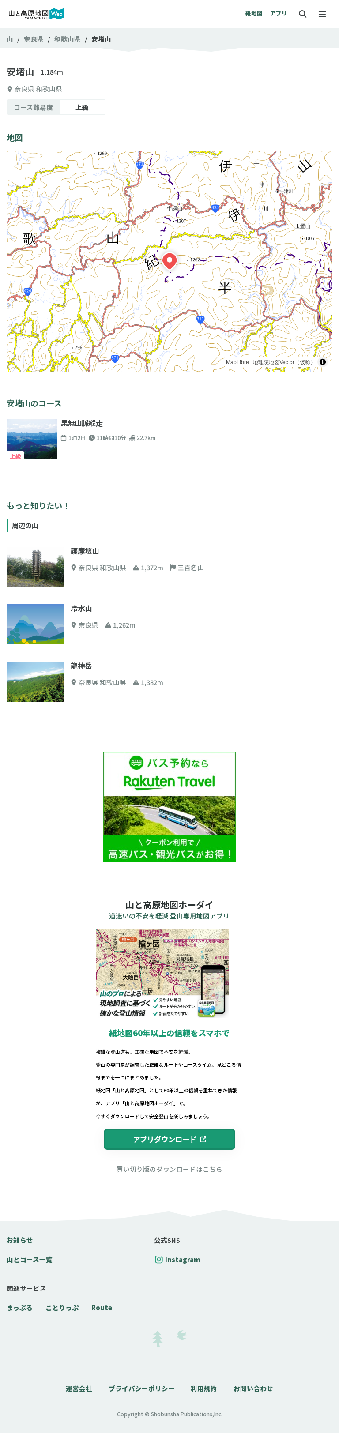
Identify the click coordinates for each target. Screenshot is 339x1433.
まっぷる (20, 1307)
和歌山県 (67, 38)
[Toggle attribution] (322, 362)
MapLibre (237, 361)
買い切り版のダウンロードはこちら (169, 1168)
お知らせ (20, 1240)
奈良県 (34, 38)
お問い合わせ (253, 1388)
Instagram (182, 1259)
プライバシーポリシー (142, 1388)
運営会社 (79, 1388)
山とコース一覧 (30, 1259)
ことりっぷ (62, 1307)
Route (101, 1307)
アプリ (278, 13)
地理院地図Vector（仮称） (284, 361)
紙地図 (254, 13)
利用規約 (204, 1388)
